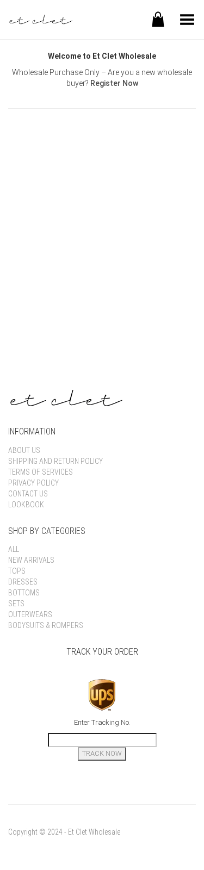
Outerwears (30, 614)
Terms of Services (40, 472)
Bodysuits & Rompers (45, 625)
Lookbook (26, 504)
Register (151, 271)
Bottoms (24, 592)
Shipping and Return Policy (55, 461)
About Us (24, 450)
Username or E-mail (47, 141)
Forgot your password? (102, 304)
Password (27, 190)
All (13, 549)
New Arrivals (31, 560)
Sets (16, 603)
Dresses (23, 581)
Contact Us (28, 493)
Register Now (114, 83)
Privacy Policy (33, 482)
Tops (17, 571)
